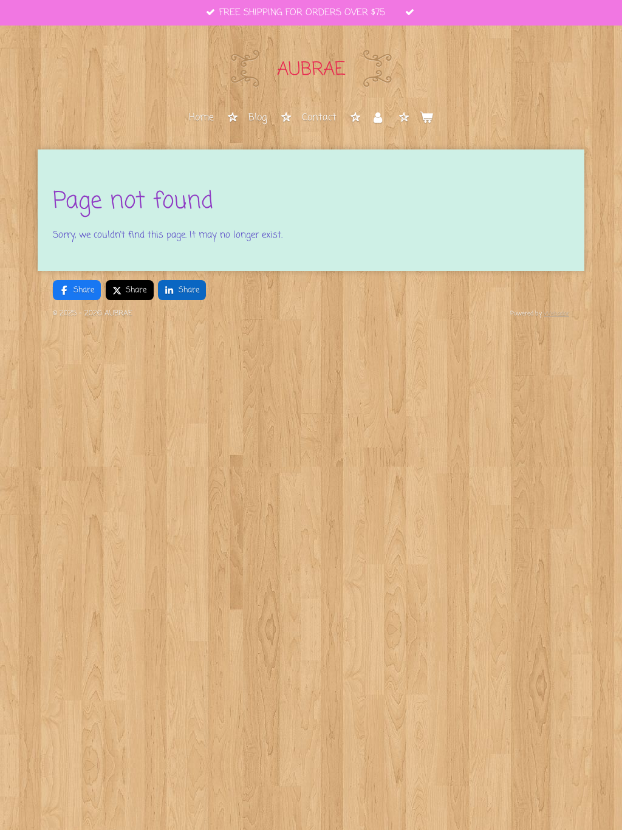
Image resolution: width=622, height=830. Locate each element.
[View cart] (426, 118)
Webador (556, 313)
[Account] (377, 118)
